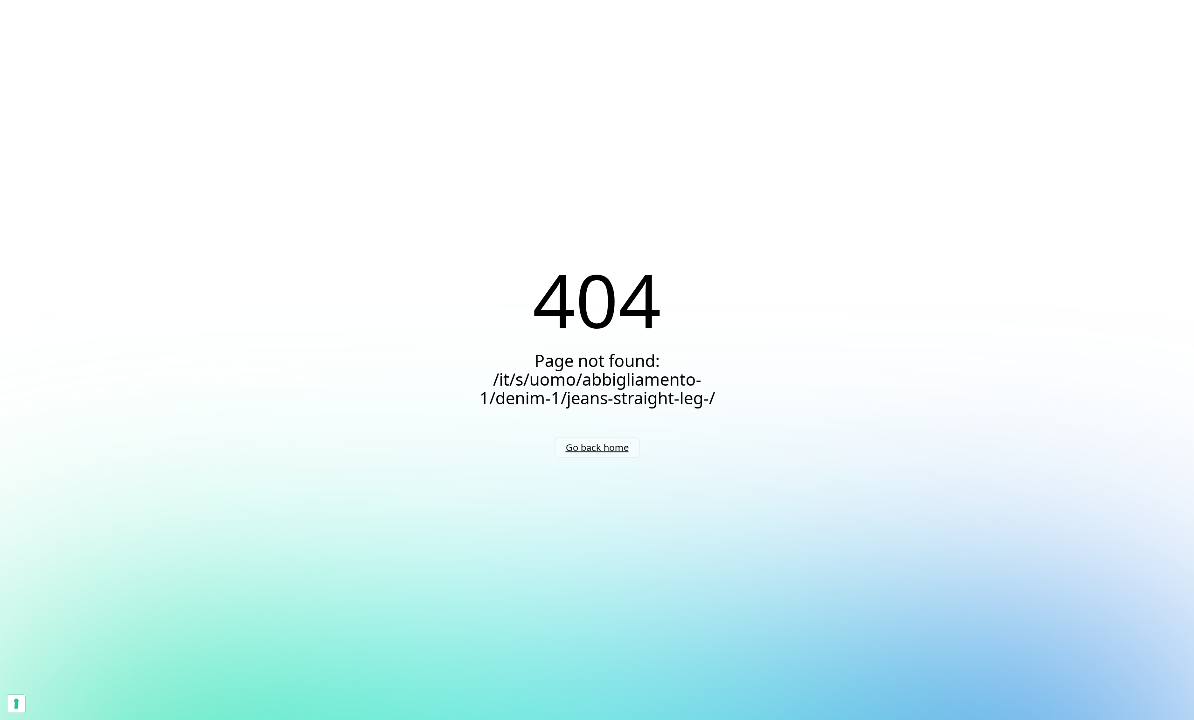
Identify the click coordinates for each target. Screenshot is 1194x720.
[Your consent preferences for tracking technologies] (16, 704)
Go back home (597, 447)
